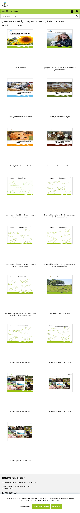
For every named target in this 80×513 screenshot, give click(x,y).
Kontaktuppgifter (7, 488)
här (58, 500)
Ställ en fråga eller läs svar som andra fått (16, 486)
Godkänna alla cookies (41, 506)
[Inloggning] (77, 11)
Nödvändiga (56, 506)
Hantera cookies (25, 506)
